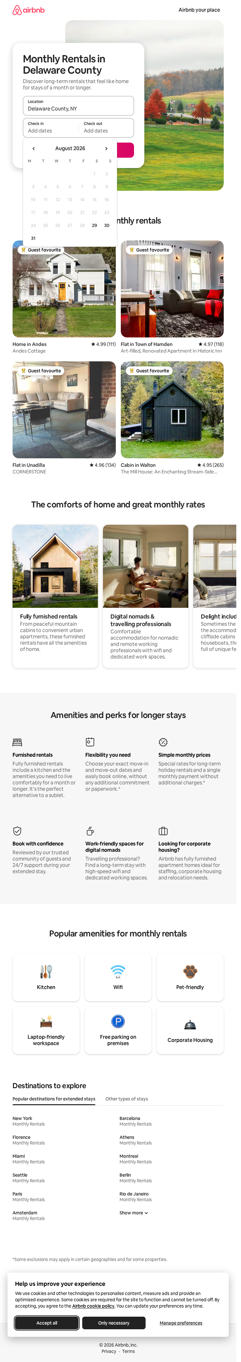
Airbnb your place (199, 10)
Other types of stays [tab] (126, 1099)
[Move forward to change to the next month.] (106, 148)
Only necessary (114, 1323)
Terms (128, 1351)
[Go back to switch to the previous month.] (34, 148)
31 (33, 238)
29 (94, 225)
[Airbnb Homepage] (29, 10)
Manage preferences (181, 1323)
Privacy (109, 1351)
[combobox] (78, 108)
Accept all (46, 1323)
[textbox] (50, 130)
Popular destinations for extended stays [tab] (54, 1099)
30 (107, 225)
